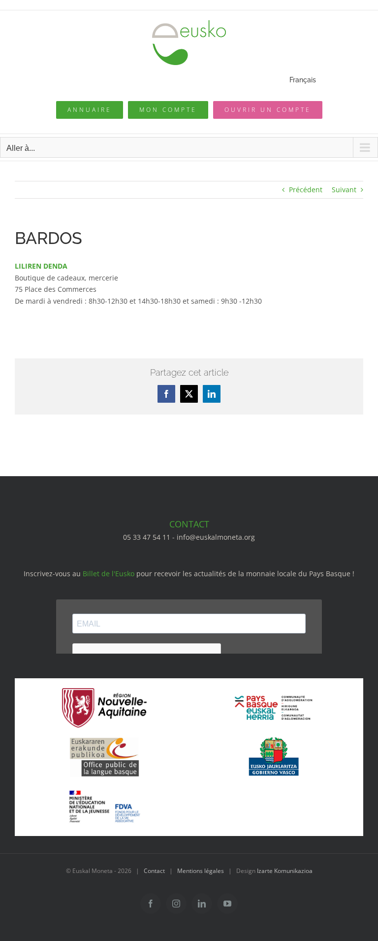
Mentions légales (200, 871)
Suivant (344, 189)
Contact (154, 871)
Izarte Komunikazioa (285, 871)
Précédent (305, 189)
